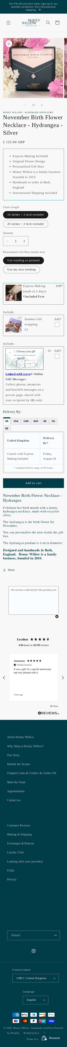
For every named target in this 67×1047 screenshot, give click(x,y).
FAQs (10, 870)
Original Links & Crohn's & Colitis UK (31, 773)
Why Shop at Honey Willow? (25, 746)
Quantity (8, 233)
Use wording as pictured (23, 260)
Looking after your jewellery (25, 861)
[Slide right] (42, 105)
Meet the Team (16, 782)
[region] (33, 677)
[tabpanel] (33, 452)
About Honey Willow (20, 737)
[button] (8, 22)
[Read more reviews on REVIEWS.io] (48, 713)
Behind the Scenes (18, 764)
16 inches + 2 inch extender (25, 214)
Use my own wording (21, 269)
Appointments (15, 791)
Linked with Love (18, 374)
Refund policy (31, 1033)
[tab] (7, 421)
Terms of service (35, 1039)
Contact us (13, 800)
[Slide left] (25, 105)
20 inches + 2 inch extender (25, 223)
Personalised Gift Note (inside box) (24, 252)
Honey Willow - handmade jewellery (33, 1028)
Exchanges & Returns (20, 843)
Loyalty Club (15, 852)
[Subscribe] (55, 935)
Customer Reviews (19, 825)
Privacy (12, 879)
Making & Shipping (19, 834)
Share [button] (11, 569)
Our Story (13, 755)
